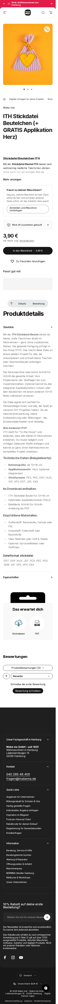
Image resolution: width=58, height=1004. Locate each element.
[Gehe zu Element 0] (24, 89)
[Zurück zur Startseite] (4, 99)
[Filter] (6, 676)
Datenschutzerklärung (13, 1001)
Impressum (28, 1001)
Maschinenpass (14, 868)
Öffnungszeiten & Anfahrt (19, 864)
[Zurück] (4, 3)
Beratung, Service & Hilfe (19, 850)
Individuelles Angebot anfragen (22, 810)
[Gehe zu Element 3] (31, 89)
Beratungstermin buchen (18, 855)
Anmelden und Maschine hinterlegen (23, 209)
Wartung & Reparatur (17, 859)
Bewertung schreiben (28, 690)
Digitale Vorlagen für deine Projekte (26, 99)
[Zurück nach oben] (11, 303)
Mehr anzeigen (12, 179)
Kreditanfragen (14, 833)
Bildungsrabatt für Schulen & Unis (23, 801)
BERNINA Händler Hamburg (20, 873)
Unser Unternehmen (16, 882)
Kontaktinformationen (42, 1001)
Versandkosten (26, 241)
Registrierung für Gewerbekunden (23, 828)
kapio (32, 996)
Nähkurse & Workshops (18, 877)
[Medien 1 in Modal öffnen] (47, 29)
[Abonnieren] (47, 917)
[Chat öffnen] (45, 988)
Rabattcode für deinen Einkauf (21, 824)
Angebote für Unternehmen (20, 797)
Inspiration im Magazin (17, 815)
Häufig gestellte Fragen (18, 806)
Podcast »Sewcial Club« (18, 819)
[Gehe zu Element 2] (28, 89)
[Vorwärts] (51, 3)
